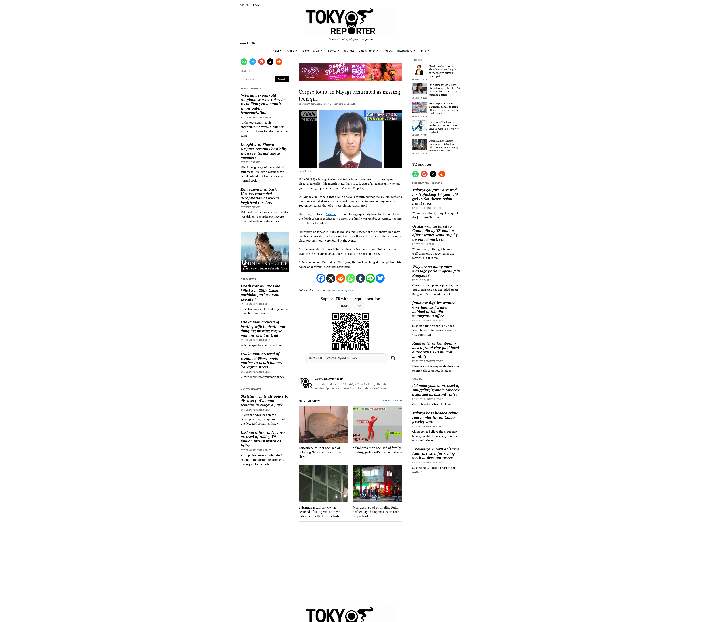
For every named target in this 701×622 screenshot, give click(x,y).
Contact (245, 4)
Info (423, 50)
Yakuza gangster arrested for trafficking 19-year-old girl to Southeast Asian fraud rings (435, 196)
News (276, 50)
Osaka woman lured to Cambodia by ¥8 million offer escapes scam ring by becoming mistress (443, 145)
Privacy (256, 4)
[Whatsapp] (350, 278)
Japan (316, 50)
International (405, 50)
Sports (332, 50)
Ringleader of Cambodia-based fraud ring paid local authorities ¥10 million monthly (435, 350)
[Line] (370, 278)
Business (348, 50)
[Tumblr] (360, 278)
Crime (290, 50)
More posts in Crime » (392, 400)
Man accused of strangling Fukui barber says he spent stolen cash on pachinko (376, 511)
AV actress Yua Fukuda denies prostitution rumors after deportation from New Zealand (444, 127)
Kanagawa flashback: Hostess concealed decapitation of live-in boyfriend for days (260, 196)
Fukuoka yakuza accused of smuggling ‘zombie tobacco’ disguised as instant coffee (435, 389)
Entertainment (367, 50)
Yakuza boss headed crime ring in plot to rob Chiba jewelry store (435, 417)
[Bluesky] (380, 278)
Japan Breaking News (341, 290)
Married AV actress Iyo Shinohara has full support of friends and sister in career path (443, 71)
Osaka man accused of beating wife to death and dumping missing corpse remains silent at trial (263, 328)
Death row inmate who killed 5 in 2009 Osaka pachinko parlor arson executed (260, 292)
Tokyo (305, 50)
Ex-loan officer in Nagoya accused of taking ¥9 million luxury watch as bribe (263, 439)
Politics (388, 50)
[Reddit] (340, 278)
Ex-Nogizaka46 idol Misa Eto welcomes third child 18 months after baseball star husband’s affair (444, 89)
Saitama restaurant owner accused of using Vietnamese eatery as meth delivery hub (319, 511)
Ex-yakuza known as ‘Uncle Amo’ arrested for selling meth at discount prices (435, 453)
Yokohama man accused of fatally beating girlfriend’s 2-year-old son (377, 450)
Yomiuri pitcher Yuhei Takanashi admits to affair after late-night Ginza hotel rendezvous (444, 108)
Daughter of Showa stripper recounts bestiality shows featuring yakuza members (264, 151)
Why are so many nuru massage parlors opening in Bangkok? (436, 271)
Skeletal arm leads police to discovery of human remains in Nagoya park (264, 400)
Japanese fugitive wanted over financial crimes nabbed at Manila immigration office (433, 309)
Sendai (330, 214)
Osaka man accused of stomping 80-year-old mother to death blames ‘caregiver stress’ (261, 360)
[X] (330, 278)
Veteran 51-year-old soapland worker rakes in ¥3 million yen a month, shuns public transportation (263, 104)
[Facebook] (320, 278)
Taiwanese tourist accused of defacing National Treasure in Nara (320, 452)
